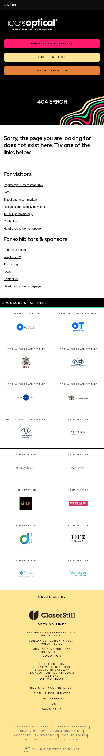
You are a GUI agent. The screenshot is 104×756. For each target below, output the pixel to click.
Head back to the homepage (22, 228)
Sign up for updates (52, 693)
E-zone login (12, 264)
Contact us (11, 221)
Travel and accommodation (21, 199)
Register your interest (52, 687)
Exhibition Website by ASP (56, 749)
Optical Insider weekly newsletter (25, 207)
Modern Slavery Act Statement (52, 739)
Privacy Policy (31, 731)
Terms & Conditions (66, 731)
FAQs (7, 192)
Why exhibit (52, 698)
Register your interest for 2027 (23, 185)
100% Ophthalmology (18, 214)
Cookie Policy (75, 735)
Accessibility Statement (36, 735)
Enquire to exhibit (15, 250)
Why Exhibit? (12, 257)
